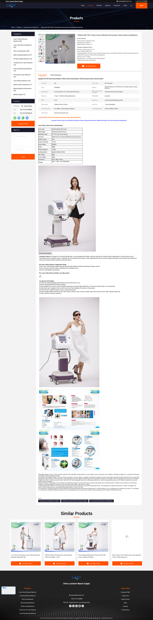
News (125, 602)
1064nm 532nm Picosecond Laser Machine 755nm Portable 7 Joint (24, 556)
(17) (22, 84)
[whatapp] (23, 118)
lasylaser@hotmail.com (125, 1)
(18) (21, 81)
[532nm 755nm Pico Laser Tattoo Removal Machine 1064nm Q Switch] (127, 536)
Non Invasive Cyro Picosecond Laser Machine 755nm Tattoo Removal (92, 556)
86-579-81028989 (142, 1)
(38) (20, 40)
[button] (41, 61)
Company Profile (125, 592)
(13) (22, 70)
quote (141, 5)
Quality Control (125, 599)
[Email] (27, 118)
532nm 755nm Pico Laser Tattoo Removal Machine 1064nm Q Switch (125, 556)
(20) (21, 51)
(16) (22, 59)
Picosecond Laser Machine (31, 27)
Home (82, 5)
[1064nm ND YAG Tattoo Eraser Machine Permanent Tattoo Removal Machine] (60, 49)
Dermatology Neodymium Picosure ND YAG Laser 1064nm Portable (58, 556)
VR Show (99, 5)
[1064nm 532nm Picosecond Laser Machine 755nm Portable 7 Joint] (26, 536)
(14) (22, 64)
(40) (22, 46)
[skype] (19, 118)
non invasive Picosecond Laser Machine (101, 501)
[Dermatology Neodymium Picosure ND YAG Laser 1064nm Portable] (60, 536)
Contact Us (117, 5)
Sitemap (125, 606)
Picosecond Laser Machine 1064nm (49, 501)
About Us (107, 5)
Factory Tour (125, 595)
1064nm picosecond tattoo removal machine (74, 501)
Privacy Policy (125, 610)
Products (90, 5)
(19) (22, 55)
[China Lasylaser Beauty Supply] (11, 5)
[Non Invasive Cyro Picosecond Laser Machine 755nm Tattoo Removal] (93, 536)
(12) (19, 94)
